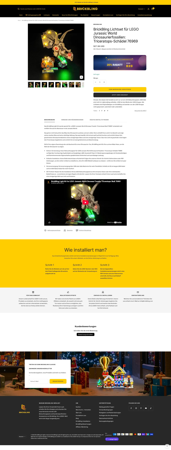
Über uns (78, 412)
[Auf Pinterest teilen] (101, 110)
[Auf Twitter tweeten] (104, 110)
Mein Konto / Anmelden (83, 410)
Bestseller (55, 15)
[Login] (148, 9)
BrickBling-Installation (83, 421)
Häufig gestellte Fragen (99, 120)
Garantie (70, 230)
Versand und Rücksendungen (72, 120)
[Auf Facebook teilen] (99, 110)
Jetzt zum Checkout (120, 95)
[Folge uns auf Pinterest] (140, 408)
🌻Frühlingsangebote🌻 (33, 15)
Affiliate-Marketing (82, 427)
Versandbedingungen (106, 410)
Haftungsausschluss (53, 230)
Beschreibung (49, 120)
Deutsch (140, 9)
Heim (21, 15)
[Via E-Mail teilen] (107, 110)
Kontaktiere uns (108, 15)
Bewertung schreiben (85, 334)
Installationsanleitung (145, 15)
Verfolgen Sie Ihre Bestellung (125, 15)
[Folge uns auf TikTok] (150, 408)
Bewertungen (95, 15)
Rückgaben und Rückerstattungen (110, 412)
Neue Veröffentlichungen (70, 15)
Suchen (78, 407)
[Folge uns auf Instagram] (136, 408)
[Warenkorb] (152, 9)
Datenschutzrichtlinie (106, 418)
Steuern (104, 49)
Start (19, 20)
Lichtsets (47, 15)
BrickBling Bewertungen (83, 424)
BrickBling (97, 24)
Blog (77, 418)
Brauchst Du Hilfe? (140, 111)
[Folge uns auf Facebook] (131, 408)
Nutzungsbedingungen (106, 421)
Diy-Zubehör (85, 15)
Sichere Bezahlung (85, 230)
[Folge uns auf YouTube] (145, 408)
